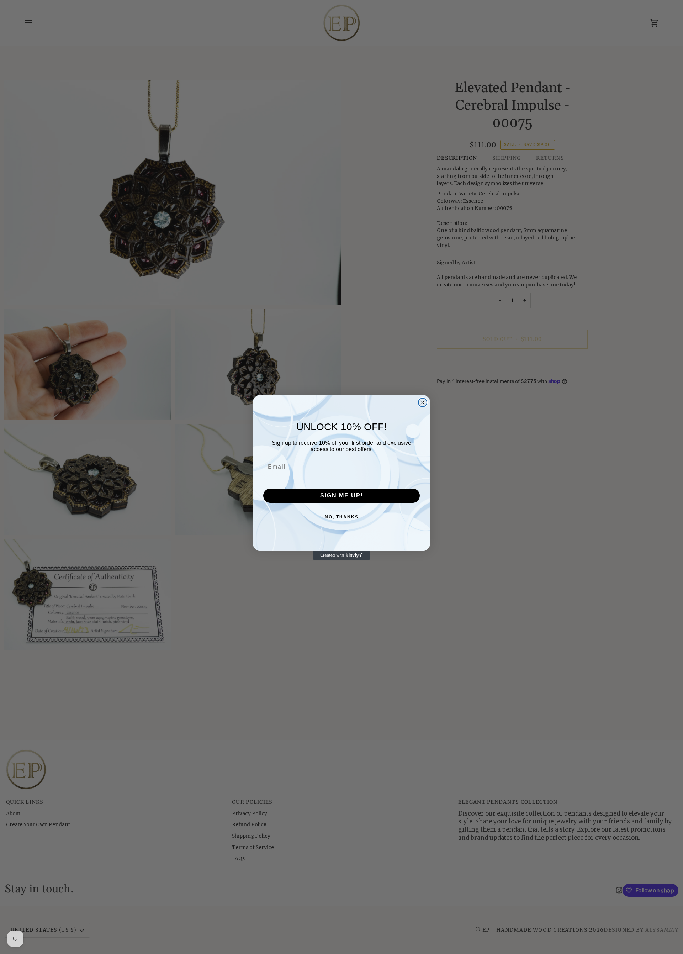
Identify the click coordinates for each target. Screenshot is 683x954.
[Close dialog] (422, 402)
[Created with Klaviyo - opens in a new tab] (341, 555)
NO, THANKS (342, 517)
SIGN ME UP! (341, 495)
